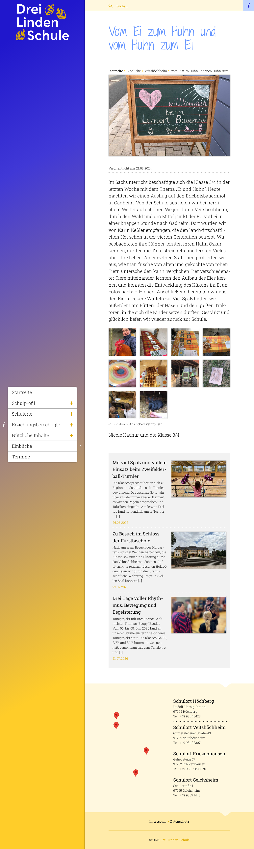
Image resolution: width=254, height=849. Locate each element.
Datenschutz (179, 821)
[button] (116, 725)
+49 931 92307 (190, 742)
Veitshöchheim (156, 71)
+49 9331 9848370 (193, 769)
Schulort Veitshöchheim (199, 727)
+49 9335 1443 (190, 795)
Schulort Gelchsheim (195, 780)
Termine (21, 457)
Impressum (157, 821)
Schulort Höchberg (193, 701)
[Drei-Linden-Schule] (42, 22)
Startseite (22, 392)
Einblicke (22, 446)
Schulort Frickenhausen (199, 754)
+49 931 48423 (190, 716)
